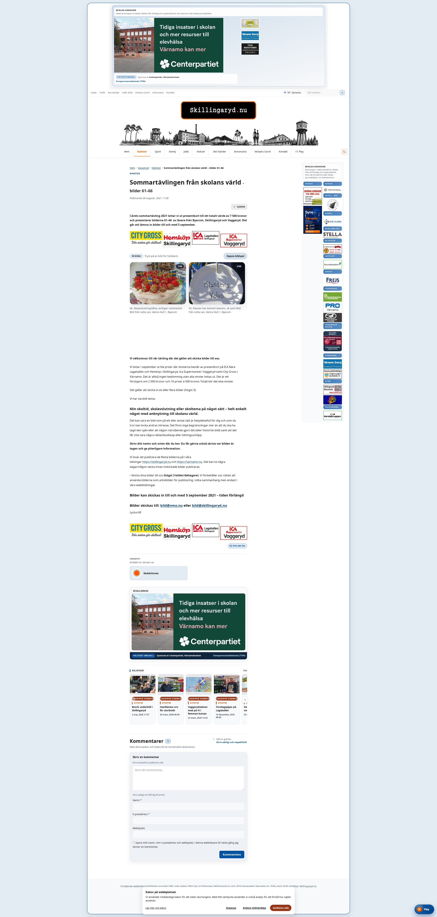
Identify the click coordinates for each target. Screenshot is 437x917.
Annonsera (158, 92)
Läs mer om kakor (156, 907)
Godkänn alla (281, 907)
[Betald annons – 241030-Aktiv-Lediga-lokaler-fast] (312, 196)
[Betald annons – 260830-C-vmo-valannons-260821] (176, 45)
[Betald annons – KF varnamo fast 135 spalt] (332, 374)
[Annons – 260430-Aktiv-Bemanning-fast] (250, 23)
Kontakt (170, 92)
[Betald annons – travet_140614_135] (332, 317)
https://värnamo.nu (189, 462)
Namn (137, 800)
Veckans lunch (142, 92)
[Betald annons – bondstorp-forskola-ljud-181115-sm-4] (250, 49)
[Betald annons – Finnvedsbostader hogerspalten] (332, 264)
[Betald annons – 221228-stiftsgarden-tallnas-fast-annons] (332, 205)
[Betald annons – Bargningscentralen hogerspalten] (332, 249)
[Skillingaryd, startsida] (218, 110)
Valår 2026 (127, 92)
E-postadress (141, 814)
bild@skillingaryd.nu (209, 505)
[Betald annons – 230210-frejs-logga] (332, 280)
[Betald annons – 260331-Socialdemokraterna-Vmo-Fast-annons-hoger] (332, 340)
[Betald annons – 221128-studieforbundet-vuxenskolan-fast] (332, 297)
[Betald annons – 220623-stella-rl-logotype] (332, 235)
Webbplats (139, 828)
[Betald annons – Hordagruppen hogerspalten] (332, 415)
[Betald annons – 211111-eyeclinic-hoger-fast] (332, 221)
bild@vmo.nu (171, 505)
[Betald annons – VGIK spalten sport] (332, 399)
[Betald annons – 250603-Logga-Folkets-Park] (332, 190)
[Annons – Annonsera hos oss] (312, 220)
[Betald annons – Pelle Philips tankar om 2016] (250, 35)
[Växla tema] (344, 151)
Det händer (113, 92)
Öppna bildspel (235, 256)
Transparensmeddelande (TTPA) (131, 81)
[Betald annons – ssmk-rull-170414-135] (332, 389)
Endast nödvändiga (254, 907)
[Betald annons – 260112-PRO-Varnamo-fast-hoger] (332, 307)
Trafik (102, 92)
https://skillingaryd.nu (156, 462)
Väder (94, 92)
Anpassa (231, 907)
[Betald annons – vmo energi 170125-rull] (332, 364)
